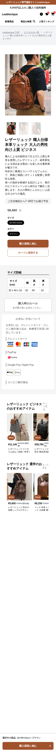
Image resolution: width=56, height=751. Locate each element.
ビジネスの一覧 (31, 32)
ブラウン (13, 234)
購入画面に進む (28, 243)
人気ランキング (46, 21)
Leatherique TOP (10, 32)
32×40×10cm (15, 222)
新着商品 (9, 21)
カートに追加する (28, 252)
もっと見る (45, 406)
